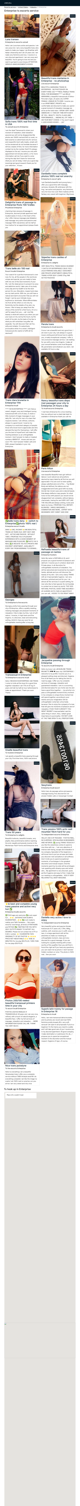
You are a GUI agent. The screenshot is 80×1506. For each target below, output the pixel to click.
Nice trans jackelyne (15, 1065)
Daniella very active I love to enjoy (56, 918)
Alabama (33, 7)
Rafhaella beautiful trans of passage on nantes (55, 550)
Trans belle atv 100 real (17, 268)
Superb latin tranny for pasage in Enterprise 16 (57, 1010)
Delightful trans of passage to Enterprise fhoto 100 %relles (20, 203)
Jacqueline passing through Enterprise (55, 661)
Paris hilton (47, 468)
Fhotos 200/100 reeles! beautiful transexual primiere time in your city (20, 1003)
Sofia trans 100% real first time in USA (21, 122)
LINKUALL (8, 3)
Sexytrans (46, 785)
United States (23, 7)
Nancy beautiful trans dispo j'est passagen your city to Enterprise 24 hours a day (55, 403)
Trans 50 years (13, 832)
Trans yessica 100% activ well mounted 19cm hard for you (56, 830)
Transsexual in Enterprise (18, 674)
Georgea (9, 599)
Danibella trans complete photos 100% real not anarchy (56, 174)
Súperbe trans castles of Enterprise (54, 258)
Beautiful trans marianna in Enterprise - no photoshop (55, 79)
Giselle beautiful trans (16, 750)
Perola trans (47, 324)
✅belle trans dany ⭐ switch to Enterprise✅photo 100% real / (21, 522)
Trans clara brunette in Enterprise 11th (17, 401)
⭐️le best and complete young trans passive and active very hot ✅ (21, 906)
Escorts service (10, 7)
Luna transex (12, 39)
